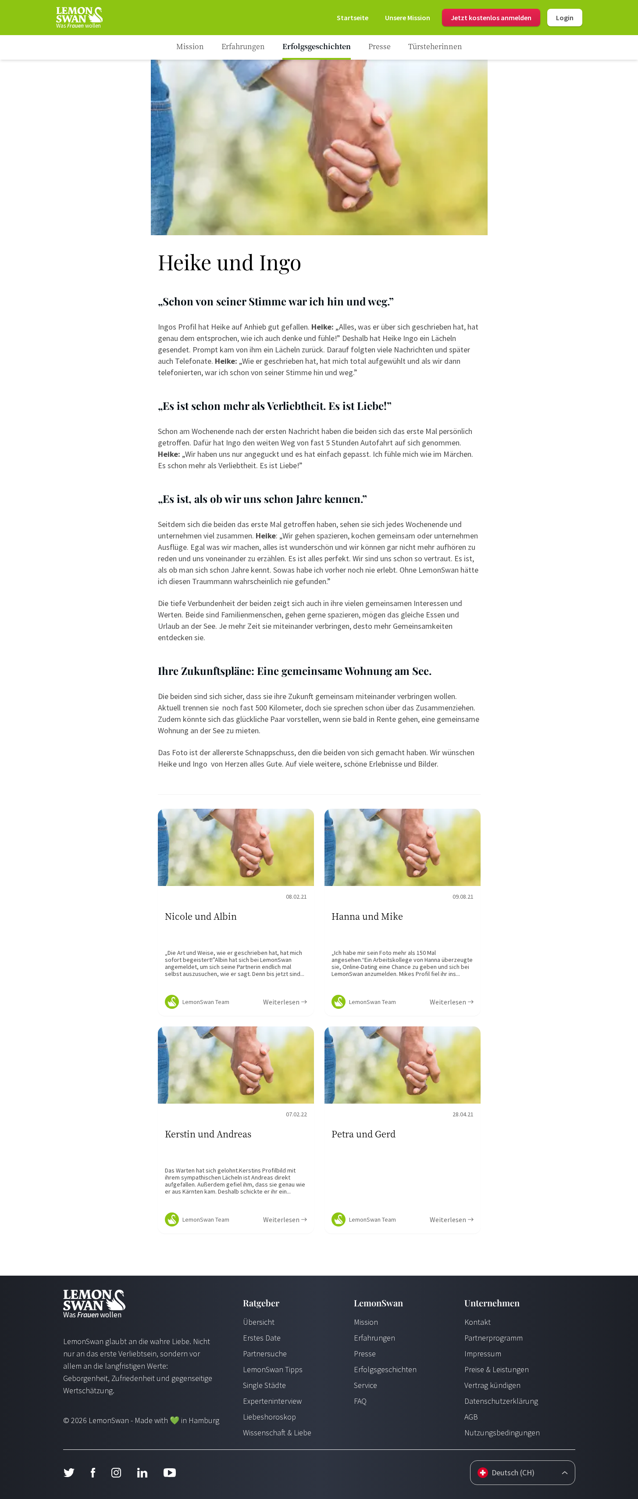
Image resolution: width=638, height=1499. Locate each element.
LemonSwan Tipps (273, 1369)
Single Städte (264, 1385)
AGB (471, 1417)
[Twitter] (69, 1472)
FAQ (360, 1401)
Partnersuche (265, 1353)
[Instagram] (116, 1472)
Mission (366, 1322)
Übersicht (258, 1322)
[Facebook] (92, 1472)
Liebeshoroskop (269, 1417)
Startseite (352, 17)
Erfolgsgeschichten (385, 1369)
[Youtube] (169, 1472)
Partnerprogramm (493, 1338)
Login (565, 17)
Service (365, 1385)
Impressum (482, 1353)
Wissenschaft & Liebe (277, 1432)
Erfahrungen (374, 1338)
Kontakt (477, 1322)
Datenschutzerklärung (501, 1401)
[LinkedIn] (142, 1472)
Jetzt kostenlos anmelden (491, 17)
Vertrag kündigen (492, 1385)
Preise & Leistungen (496, 1369)
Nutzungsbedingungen (502, 1432)
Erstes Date (262, 1338)
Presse (365, 1353)
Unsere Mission (407, 17)
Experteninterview (272, 1401)
